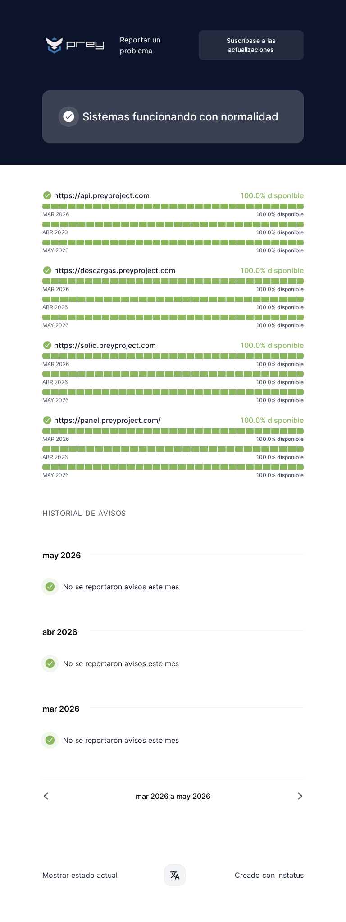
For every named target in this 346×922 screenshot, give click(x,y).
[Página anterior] (108, 796)
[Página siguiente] (237, 796)
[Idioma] (175, 875)
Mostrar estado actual (80, 875)
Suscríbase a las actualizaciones (251, 45)
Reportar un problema (140, 45)
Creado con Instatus (269, 875)
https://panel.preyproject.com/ (107, 420)
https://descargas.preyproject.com (114, 270)
